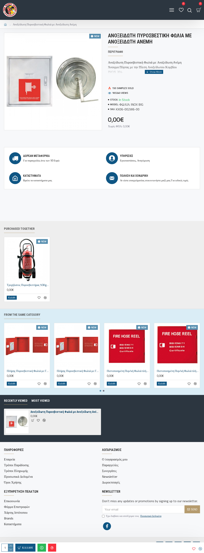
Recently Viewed (15, 400)
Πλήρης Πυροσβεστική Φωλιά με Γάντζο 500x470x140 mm (78, 371)
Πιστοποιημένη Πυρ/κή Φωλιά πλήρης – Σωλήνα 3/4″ (128, 371)
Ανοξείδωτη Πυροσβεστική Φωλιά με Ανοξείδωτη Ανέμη (65, 411)
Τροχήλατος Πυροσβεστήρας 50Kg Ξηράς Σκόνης (28, 285)
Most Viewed (40, 400)
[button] (100, 391)
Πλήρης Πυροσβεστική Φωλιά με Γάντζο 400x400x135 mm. (28, 371)
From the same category (22, 315)
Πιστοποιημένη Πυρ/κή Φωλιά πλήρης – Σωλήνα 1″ (178, 371)
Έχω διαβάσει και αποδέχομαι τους (133, 516)
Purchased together (19, 229)
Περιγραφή (115, 52)
